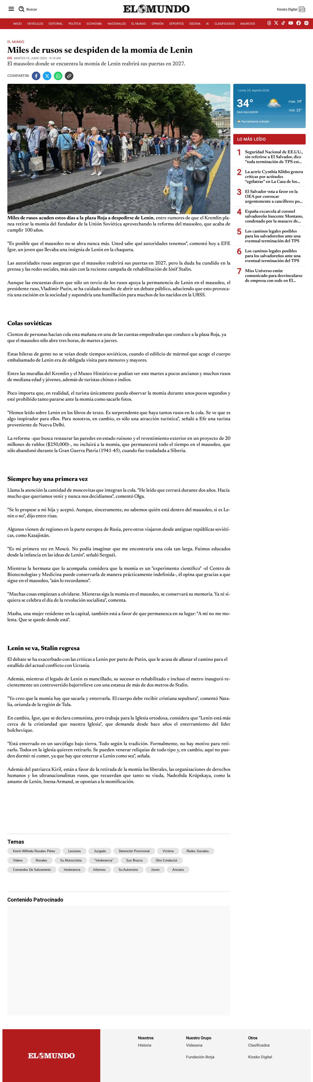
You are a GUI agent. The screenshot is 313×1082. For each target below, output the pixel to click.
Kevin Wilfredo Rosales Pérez (34, 851)
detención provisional (134, 851)
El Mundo (15, 42)
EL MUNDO (138, 23)
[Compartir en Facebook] (36, 76)
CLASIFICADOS (224, 23)
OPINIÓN (158, 23)
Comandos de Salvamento (32, 870)
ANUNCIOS (247, 23)
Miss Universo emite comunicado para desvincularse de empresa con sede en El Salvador (273, 276)
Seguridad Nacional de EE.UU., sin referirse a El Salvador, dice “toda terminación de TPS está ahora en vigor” (274, 157)
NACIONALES (117, 23)
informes (99, 870)
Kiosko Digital (260, 1057)
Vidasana (194, 1045)
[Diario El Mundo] (156, 13)
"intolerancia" (103, 860)
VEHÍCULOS (35, 23)
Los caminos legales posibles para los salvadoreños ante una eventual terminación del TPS (273, 236)
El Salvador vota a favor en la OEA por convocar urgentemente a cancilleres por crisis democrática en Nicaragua (274, 197)
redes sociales (198, 851)
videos (18, 860)
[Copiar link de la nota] (69, 76)
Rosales (41, 860)
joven (155, 870)
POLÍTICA (74, 23)
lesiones (74, 851)
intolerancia (72, 870)
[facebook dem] (298, 23)
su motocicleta (70, 860)
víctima (168, 851)
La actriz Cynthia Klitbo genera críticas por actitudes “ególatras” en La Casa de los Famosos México (274, 177)
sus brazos (134, 860)
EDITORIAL (56, 23)
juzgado (100, 851)
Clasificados (259, 1045)
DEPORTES (176, 23)
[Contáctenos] (200, 1071)
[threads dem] (269, 24)
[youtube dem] (291, 23)
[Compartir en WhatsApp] (58, 76)
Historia (144, 1045)
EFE (9, 58)
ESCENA (195, 23)
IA (207, 23)
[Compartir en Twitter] (47, 76)
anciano (178, 870)
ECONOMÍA (94, 23)
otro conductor (166, 860)
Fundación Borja (200, 1057)
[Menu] (11, 9)
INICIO (17, 23)
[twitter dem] (276, 24)
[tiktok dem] (283, 24)
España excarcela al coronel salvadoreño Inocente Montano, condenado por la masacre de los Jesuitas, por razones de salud (274, 217)
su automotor (128, 870)
